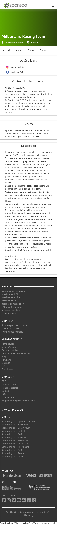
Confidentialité (9, 384)
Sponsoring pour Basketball (15, 424)
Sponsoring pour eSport (13, 456)
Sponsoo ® (8, 376)
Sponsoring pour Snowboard (15, 446)
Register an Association (13, 303)
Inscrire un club (9, 300)
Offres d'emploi (9, 347)
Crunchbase (7, 369)
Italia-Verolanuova (13, 42)
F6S (3, 366)
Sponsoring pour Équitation (15, 443)
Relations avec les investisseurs (17, 353)
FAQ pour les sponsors (12, 331)
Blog (4, 356)
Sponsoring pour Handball (14, 437)
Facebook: (16, 72)
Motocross (35, 42)
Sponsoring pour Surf (12, 450)
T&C (4, 381)
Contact (43, 50)
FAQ (4, 394)
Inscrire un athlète (10, 294)
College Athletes (9, 313)
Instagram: (16, 67)
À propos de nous (12, 339)
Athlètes (7, 286)
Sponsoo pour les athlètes (14, 290)
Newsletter (7, 359)
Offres (31, 50)
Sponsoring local (12, 409)
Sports (6, 416)
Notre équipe (8, 343)
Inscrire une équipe (11, 297)
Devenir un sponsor (11, 328)
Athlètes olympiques (11, 310)
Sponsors (8, 320)
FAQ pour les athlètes (12, 306)
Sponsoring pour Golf (12, 434)
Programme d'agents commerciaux (18, 400)
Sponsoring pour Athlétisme (15, 440)
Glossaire (6, 362)
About (19, 50)
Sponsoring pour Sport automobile (18, 421)
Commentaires (8, 397)
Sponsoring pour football (13, 431)
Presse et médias (10, 350)
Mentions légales (10, 387)
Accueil (7, 50)
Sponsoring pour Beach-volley (16, 427)
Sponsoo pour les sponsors (14, 325)
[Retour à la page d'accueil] (26, 5)
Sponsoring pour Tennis (13, 453)
